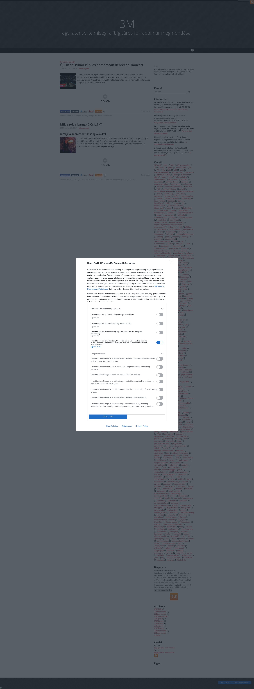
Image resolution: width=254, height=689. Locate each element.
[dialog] (127, 344)
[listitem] (127, 308)
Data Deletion (112, 426)
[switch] (159, 314)
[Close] (172, 263)
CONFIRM (108, 417)
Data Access (127, 426)
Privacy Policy (142, 426)
